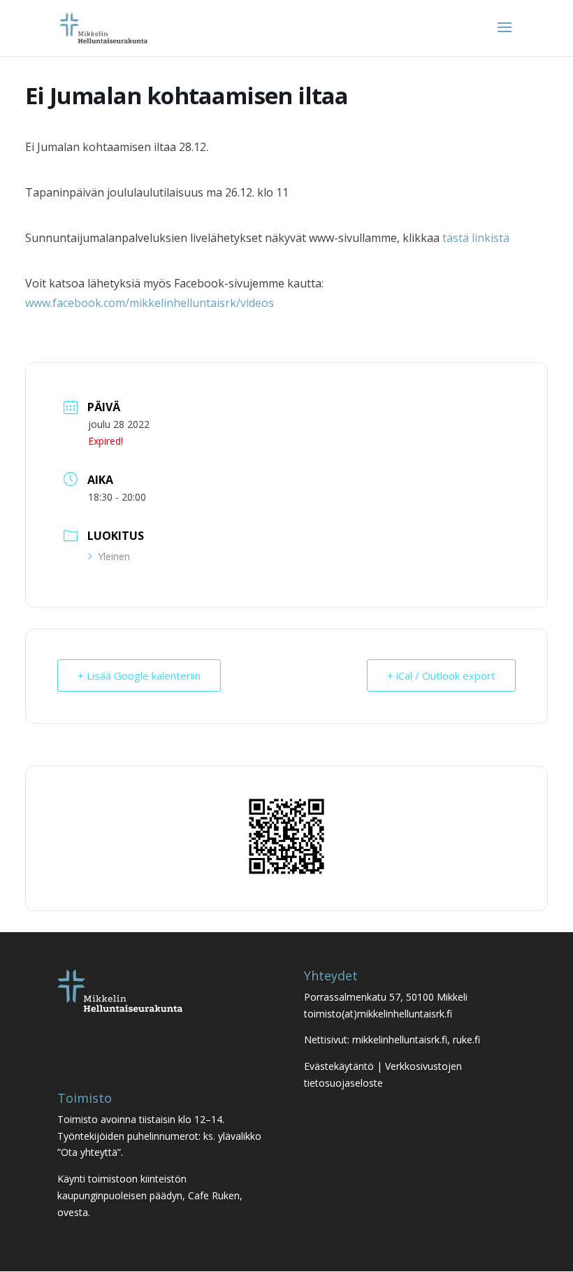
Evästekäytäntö (339, 1066)
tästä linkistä (475, 237)
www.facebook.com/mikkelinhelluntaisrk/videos (149, 302)
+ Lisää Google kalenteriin (139, 676)
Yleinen (114, 556)
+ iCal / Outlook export (441, 676)
